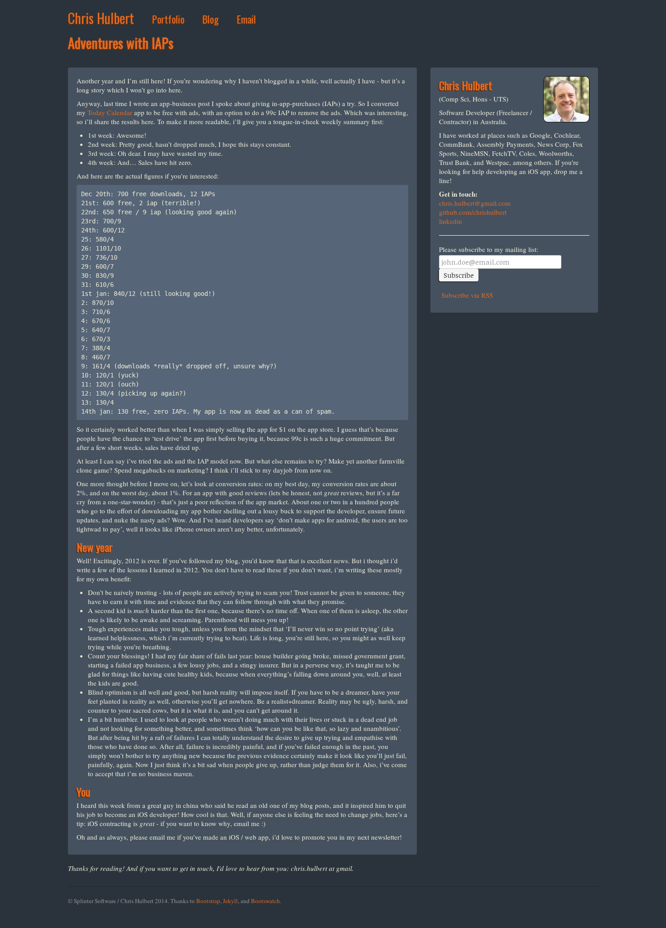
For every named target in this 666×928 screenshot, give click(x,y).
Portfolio (168, 19)
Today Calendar (109, 112)
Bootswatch (265, 901)
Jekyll (230, 901)
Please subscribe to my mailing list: (488, 249)
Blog (211, 19)
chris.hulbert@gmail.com (475, 203)
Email (246, 19)
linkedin (450, 221)
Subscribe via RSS (466, 295)
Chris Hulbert (101, 18)
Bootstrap (208, 901)
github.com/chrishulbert (473, 212)
